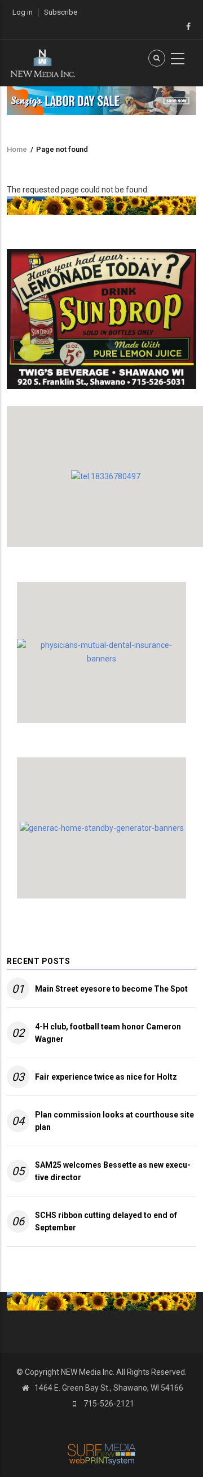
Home (17, 149)
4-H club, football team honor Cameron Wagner (108, 1033)
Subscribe (60, 12)
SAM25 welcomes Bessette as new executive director (113, 1171)
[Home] (42, 62)
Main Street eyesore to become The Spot (111, 988)
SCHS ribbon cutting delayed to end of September (106, 1221)
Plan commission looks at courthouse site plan (114, 1121)
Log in (22, 12)
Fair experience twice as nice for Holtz (106, 1076)
